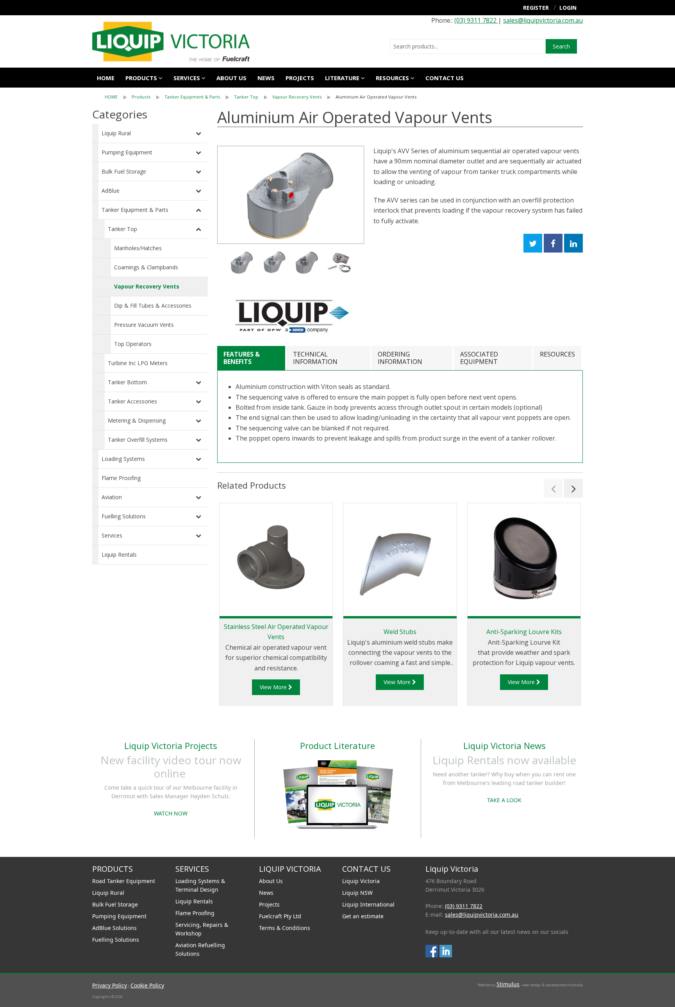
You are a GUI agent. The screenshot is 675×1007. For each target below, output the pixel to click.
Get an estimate (363, 916)
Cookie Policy (147, 985)
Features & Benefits (241, 358)
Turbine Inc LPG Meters (138, 363)
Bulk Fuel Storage (124, 171)
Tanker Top (246, 97)
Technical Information (315, 358)
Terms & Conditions (284, 928)
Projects (300, 78)
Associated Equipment (479, 358)
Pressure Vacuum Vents (144, 324)
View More (274, 687)
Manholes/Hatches (138, 248)
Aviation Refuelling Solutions (200, 949)
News (266, 78)
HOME (111, 97)
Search (561, 46)
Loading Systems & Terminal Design (200, 885)
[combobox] (467, 46)
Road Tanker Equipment (123, 881)
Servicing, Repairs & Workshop (201, 929)
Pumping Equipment (127, 152)
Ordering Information (400, 358)
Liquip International (368, 904)
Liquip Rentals (119, 554)
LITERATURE (342, 78)
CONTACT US (444, 78)
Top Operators (133, 344)
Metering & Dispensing (137, 420)
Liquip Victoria (361, 881)
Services (112, 535)
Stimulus (508, 984)
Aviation (112, 497)
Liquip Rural (116, 133)
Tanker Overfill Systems (138, 439)
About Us (271, 881)
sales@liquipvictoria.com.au (543, 20)
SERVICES (186, 78)
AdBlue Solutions (114, 928)
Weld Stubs (400, 631)
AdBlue (111, 190)
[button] (553, 488)
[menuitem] (118, 97)
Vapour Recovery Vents (296, 97)
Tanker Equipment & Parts (192, 97)
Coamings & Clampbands (146, 267)
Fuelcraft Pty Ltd (280, 916)
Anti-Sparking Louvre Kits (524, 631)
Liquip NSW (357, 892)
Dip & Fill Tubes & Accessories (152, 305)
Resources (392, 78)
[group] (290, 195)
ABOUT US (231, 78)
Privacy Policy (109, 985)
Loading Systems (123, 458)
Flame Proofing (121, 478)
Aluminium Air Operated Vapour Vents (376, 97)
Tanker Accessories (132, 401)
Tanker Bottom (127, 382)
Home (105, 78)
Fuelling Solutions (124, 516)
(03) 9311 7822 (476, 20)
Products (141, 78)
